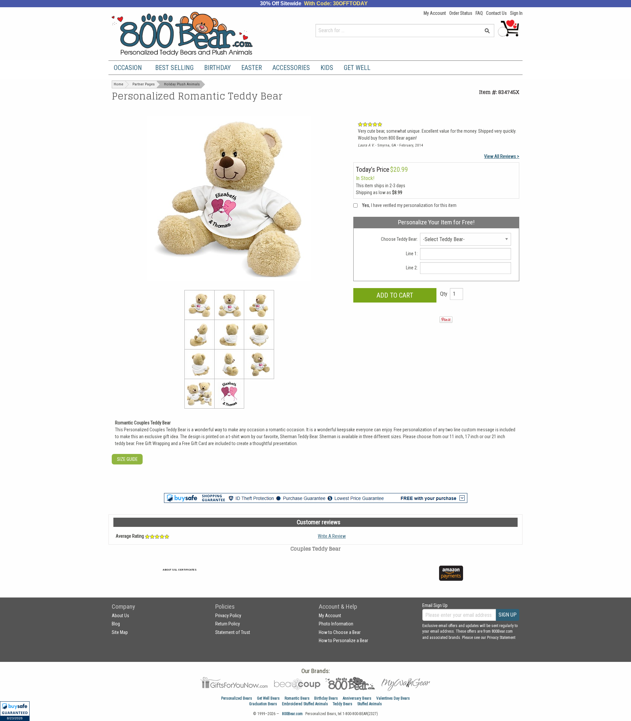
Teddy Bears (342, 704)
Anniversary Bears (357, 698)
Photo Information (336, 623)
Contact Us (496, 13)
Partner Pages (143, 84)
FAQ (479, 13)
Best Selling (174, 68)
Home (118, 84)
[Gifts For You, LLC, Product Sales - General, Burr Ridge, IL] (275, 577)
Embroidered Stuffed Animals (305, 704)
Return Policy (227, 623)
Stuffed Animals (369, 704)
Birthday (217, 68)
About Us (120, 615)
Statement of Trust (232, 632)
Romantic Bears (297, 698)
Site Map (120, 632)
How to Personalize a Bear (343, 640)
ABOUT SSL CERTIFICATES (180, 570)
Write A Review (332, 536)
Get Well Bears (268, 698)
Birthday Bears (326, 698)
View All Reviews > (501, 156)
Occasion (128, 68)
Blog (116, 623)
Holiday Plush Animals (182, 84)
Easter (251, 68)
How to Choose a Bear (340, 632)
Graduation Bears (263, 704)
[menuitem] (129, 68)
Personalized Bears (236, 698)
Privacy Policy (228, 615)
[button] (15, 711)
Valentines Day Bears (393, 698)
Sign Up (508, 615)
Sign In (516, 13)
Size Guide (127, 459)
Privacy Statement (501, 637)
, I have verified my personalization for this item (409, 205)
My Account (435, 13)
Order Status (460, 13)
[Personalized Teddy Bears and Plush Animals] (195, 34)
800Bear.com (292, 713)
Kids (326, 68)
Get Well (357, 68)
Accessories (291, 68)
